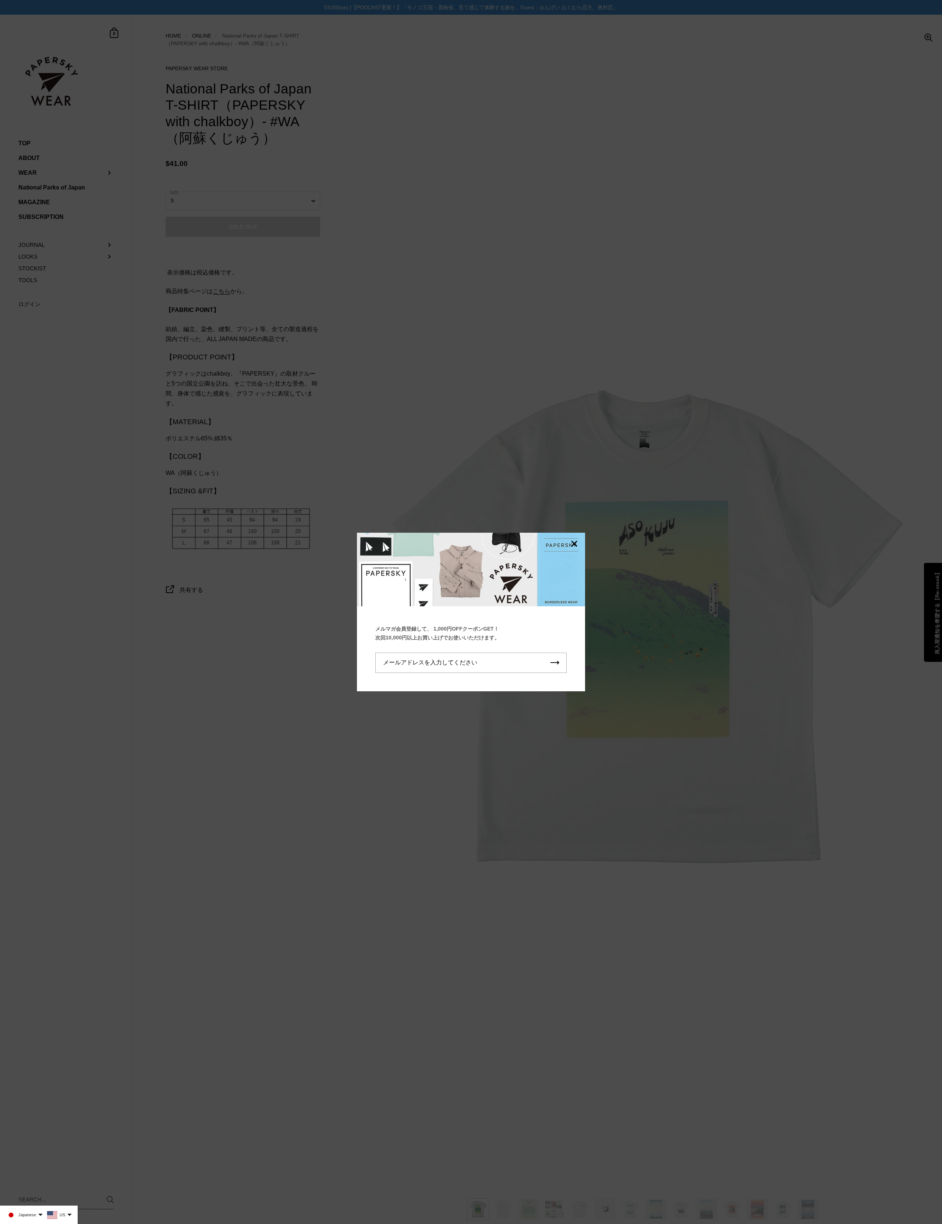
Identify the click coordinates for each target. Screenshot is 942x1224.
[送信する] (554, 663)
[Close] (574, 544)
